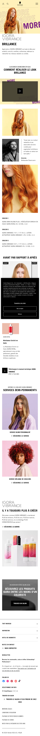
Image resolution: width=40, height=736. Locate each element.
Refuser (20, 314)
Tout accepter (20, 308)
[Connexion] (3, 4)
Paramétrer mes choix (20, 303)
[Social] (3, 681)
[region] (20, 298)
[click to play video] (20, 91)
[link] (17, 691)
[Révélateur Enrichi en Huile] (10, 342)
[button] (20, 624)
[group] (20, 28)
